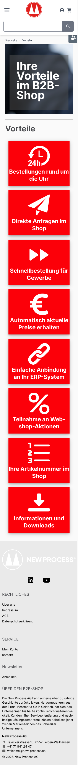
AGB (5, 615)
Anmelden (9, 677)
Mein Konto (10, 649)
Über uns (8, 604)
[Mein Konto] (62, 10)
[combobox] (32, 26)
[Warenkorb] (69, 10)
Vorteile (27, 40)
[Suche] (68, 26)
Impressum (10, 610)
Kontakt (7, 655)
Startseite (11, 40)
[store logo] (34, 9)
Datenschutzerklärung (18, 621)
